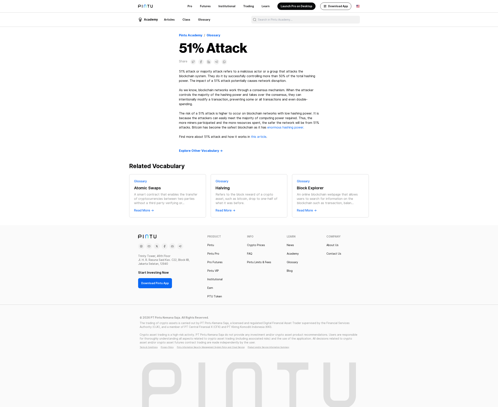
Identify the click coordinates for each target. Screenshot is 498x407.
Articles (169, 19)
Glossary (204, 19)
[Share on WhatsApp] (224, 62)
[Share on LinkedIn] (208, 62)
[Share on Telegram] (216, 62)
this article (258, 137)
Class (186, 19)
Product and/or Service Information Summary (268, 347)
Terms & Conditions (149, 347)
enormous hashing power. (285, 127)
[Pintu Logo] (145, 6)
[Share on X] (193, 62)
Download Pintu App (155, 283)
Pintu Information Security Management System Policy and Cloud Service (211, 347)
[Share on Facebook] (201, 62)
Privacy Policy (167, 347)
